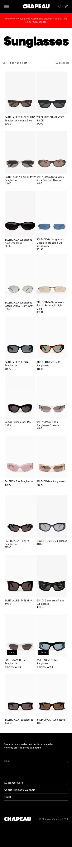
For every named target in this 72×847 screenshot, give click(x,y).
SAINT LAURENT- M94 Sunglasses (48, 364)
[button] (6, 6)
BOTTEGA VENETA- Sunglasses (15, 662)
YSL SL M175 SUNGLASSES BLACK (50, 119)
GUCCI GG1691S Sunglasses (51, 541)
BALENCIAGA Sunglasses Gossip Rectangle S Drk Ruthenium (50, 242)
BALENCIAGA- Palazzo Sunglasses (17, 543)
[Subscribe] (66, 762)
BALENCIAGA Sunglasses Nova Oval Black (18, 241)
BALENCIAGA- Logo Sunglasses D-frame (47, 424)
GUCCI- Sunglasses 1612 (18, 422)
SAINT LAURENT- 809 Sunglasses (16, 364)
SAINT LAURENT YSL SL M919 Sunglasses (20, 179)
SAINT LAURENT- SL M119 (18, 600)
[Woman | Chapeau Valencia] (36, 6)
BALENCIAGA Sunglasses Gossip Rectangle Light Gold (50, 305)
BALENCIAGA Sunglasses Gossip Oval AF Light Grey (19, 304)
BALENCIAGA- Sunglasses (19, 481)
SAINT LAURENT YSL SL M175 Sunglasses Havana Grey (20, 119)
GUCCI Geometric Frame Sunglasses (50, 602)
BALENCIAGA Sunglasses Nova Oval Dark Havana (50, 179)
